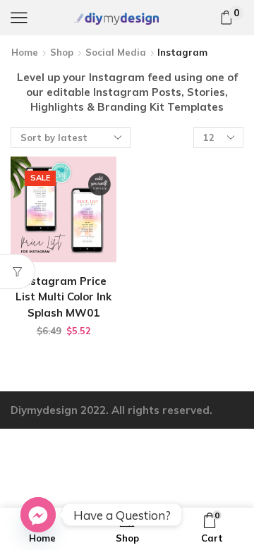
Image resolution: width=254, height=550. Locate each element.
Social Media (115, 52)
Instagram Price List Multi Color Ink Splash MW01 (63, 296)
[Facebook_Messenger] (38, 514)
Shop (61, 52)
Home (24, 52)
